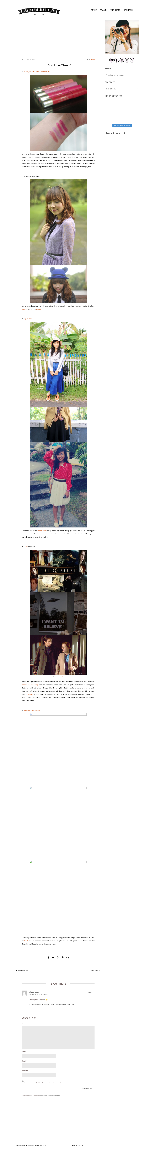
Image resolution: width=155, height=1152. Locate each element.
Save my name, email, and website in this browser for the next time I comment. (43, 1082)
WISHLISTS (115, 10)
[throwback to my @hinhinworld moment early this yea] (110, 119)
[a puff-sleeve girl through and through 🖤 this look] (133, 112)
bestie (93, 59)
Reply (90, 992)
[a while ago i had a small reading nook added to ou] (121, 112)
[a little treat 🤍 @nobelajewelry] (133, 105)
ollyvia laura (28, 319)
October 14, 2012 (29, 59)
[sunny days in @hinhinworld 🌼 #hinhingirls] (110, 112)
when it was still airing (30, 685)
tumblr (61, 676)
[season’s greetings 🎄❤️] (110, 105)
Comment (25, 1024)
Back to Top (76, 1145)
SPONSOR (128, 10)
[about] (122, 54)
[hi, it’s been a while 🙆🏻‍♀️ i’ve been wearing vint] (121, 119)
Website (25, 1070)
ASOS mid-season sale (32, 710)
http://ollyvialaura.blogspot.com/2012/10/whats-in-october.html (51, 1004)
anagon (24, 309)
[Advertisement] (58, 36)
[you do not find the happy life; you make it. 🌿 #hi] (121, 105)
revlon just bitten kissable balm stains (37, 72)
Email (24, 1061)
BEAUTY (103, 10)
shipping (30, 694)
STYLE (94, 10)
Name (24, 1052)
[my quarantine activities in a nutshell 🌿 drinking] (133, 119)
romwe (38, 309)
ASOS (26, 941)
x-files (26, 546)
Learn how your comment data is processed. (50, 1095)
